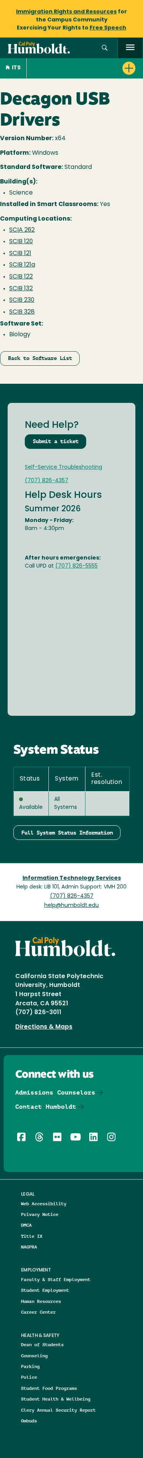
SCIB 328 (22, 312)
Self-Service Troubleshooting (63, 467)
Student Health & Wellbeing (55, 1399)
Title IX (31, 1236)
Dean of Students (42, 1344)
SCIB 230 (21, 300)
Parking (30, 1366)
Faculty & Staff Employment (55, 1279)
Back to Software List (40, 358)
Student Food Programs (49, 1388)
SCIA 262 (22, 230)
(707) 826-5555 (76, 566)
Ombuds (29, 1421)
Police (29, 1377)
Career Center (38, 1312)
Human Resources (41, 1301)
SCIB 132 (21, 289)
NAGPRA (29, 1247)
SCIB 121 (20, 253)
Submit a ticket (56, 441)
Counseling (34, 1355)
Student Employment (45, 1290)
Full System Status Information (67, 833)
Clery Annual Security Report (58, 1410)
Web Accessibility (43, 1203)
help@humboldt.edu (71, 905)
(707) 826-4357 (46, 481)
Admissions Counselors (55, 1092)
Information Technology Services (71, 878)
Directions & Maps (43, 1027)
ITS (16, 68)
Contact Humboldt (45, 1106)
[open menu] (130, 48)
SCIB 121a (22, 265)
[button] (104, 48)
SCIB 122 (21, 277)
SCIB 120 (21, 242)
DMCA (26, 1225)
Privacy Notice (39, 1214)
